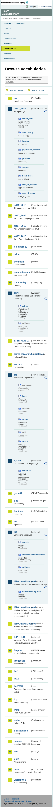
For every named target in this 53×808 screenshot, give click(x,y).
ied (15, 532)
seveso (18, 741)
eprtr (16, 293)
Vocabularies (10, 49)
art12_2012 (20, 108)
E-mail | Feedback (11, 799)
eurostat (18, 364)
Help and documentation (14, 23)
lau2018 (18, 686)
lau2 (16, 678)
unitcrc (25, 441)
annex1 (25, 542)
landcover (19, 661)
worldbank (20, 780)
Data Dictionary (24, 18)
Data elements (10, 39)
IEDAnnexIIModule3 (22, 607)
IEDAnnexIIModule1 (22, 581)
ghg (16, 500)
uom (16, 759)
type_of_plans (26, 193)
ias (15, 521)
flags (24, 396)
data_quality (26, 132)
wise (16, 769)
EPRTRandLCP (22, 340)
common (19, 261)
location (25, 141)
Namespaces (9, 59)
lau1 (16, 671)
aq (15, 98)
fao (16, 375)
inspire (18, 650)
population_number (26, 150)
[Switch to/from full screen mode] (35, 6)
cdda (17, 254)
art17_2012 (20, 226)
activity (25, 306)
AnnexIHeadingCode (26, 592)
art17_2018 (20, 236)
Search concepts (38, 90)
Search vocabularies (17, 90)
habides (18, 511)
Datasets (7, 28)
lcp (15, 699)
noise (17, 720)
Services (7, 54)
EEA (15, 2)
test (16, 751)
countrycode (26, 119)
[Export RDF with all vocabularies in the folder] (45, 111)
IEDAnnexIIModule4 (22, 623)
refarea (25, 419)
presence (26, 158)
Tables (6, 34)
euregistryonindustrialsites (22, 354)
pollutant (26, 567)
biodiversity (20, 246)
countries (26, 471)
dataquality (20, 282)
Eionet (15, 18)
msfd (17, 710)
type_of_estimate (26, 184)
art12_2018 (20, 205)
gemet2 (18, 493)
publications (21, 730)
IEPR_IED (19, 637)
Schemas (8, 44)
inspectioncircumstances (26, 555)
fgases (17, 460)
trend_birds (26, 176)
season (25, 167)
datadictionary (22, 272)
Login (31, 6)
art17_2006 (20, 215)
